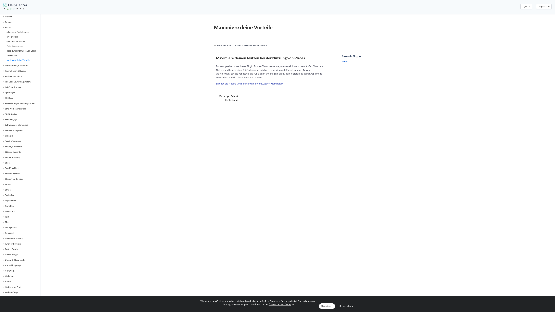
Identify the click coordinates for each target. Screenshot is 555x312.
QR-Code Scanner (13, 87)
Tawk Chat (9, 206)
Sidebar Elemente (13, 152)
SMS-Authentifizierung (15, 108)
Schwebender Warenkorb (16, 125)
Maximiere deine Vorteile (18, 60)
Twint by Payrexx (13, 244)
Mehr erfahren (346, 306)
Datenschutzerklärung (280, 304)
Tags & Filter (10, 200)
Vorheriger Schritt (228, 98)
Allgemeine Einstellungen (18, 32)
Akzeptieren (326, 306)
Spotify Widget (12, 168)
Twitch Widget (11, 254)
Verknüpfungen (12, 292)
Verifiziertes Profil (13, 287)
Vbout (8, 281)
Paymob (8, 16)
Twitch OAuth (11, 249)
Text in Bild (10, 211)
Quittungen (10, 92)
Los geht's (542, 6)
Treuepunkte (10, 227)
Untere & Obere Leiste (15, 260)
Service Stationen (13, 141)
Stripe (8, 189)
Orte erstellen (12, 37)
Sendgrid (9, 135)
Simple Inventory (12, 157)
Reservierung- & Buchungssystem (20, 103)
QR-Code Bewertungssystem (18, 81)
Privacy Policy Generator (16, 65)
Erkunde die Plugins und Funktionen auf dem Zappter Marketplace (249, 83)
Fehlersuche (12, 55)
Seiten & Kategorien (14, 130)
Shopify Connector (13, 146)
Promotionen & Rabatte (15, 71)
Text (7, 217)
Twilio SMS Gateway (14, 238)
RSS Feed (9, 98)
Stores (8, 184)
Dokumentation (224, 45)
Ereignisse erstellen (15, 46)
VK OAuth (9, 271)
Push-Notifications (13, 76)
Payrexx (9, 22)
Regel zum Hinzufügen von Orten (21, 51)
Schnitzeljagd (11, 119)
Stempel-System (12, 173)
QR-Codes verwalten (16, 41)
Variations (9, 276)
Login (525, 6)
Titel (7, 222)
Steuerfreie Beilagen (14, 179)
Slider (7, 162)
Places (8, 27)
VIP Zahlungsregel (13, 265)
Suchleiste (9, 195)
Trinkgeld (9, 233)
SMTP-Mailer (11, 114)
